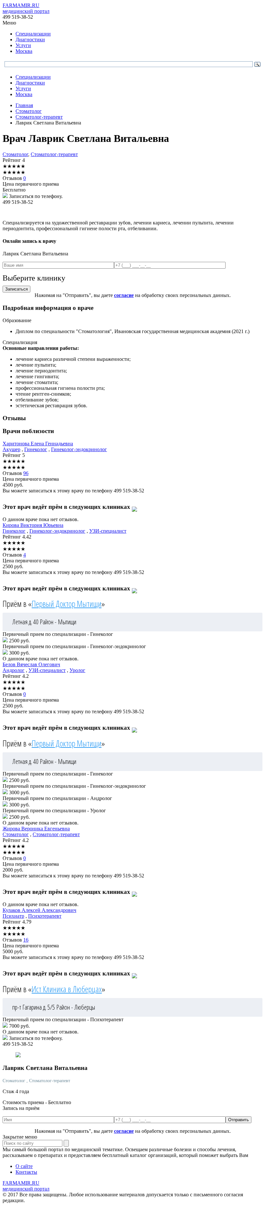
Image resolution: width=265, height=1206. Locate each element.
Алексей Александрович (39, 910)
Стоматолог (15, 154)
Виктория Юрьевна (33, 525)
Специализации (33, 33)
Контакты (26, 1172)
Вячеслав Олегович (31, 664)
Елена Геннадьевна (38, 443)
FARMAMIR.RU (26, 8)
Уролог (77, 670)
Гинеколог (35, 449)
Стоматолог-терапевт (54, 154)
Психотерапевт (44, 916)
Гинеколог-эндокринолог (79, 449)
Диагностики (30, 39)
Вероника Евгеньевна (36, 828)
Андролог (14, 670)
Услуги (23, 45)
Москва (24, 51)
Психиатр (13, 916)
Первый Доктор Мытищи (66, 603)
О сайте (24, 1166)
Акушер (11, 449)
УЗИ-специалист (107, 531)
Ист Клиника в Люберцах (67, 989)
